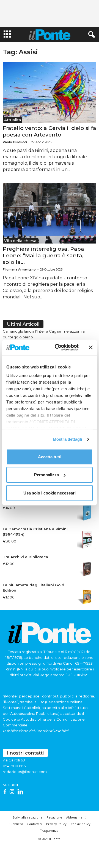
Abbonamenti (76, 817)
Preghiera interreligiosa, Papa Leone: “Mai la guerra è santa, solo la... (43, 255)
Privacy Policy (56, 824)
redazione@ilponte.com (25, 771)
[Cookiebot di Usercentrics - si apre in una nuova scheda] (58, 347)
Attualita (12, 119)
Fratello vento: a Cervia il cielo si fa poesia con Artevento (49, 131)
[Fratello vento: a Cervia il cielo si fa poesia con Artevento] (49, 92)
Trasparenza (49, 830)
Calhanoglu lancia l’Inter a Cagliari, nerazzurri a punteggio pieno (44, 334)
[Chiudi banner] (91, 347)
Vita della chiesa (20, 240)
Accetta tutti (49, 456)
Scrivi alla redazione (27, 817)
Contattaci (34, 824)
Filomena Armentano (19, 269)
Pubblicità (16, 824)
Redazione (54, 817)
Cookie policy (80, 824)
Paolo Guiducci (15, 142)
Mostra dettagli (67, 439)
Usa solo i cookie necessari (49, 492)
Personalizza (46, 474)
